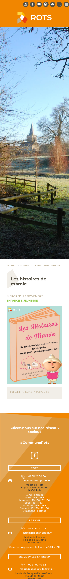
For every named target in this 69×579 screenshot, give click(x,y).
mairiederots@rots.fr (37, 480)
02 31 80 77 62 (37, 564)
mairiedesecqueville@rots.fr (37, 569)
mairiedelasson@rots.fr (37, 533)
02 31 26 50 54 (37, 476)
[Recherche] (59, 4)
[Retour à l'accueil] (34, 22)
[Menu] (66, 4)
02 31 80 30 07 (37, 528)
